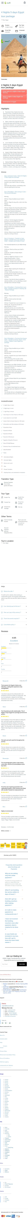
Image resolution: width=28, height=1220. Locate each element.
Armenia (6, 1116)
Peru (6, 1201)
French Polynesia (9, 1184)
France (6, 1093)
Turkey (6, 1115)
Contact (5, 1046)
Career (1, 1047)
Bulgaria (7, 1109)
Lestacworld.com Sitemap (6, 1065)
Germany (7, 1092)
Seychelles (7, 1168)
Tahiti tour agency (4, 1061)
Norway (6, 1082)
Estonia (6, 1104)
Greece (6, 1106)
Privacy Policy (3, 1051)
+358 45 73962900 (12, 1013)
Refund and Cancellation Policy (7, 1054)
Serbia (6, 1102)
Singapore (7, 1152)
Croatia (6, 1098)
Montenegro (7, 1110)
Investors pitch (3, 1038)
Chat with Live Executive (10, 1016)
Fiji (5, 1182)
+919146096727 (11, 1011)
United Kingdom (8, 1090)
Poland (6, 1089)
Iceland (6, 1084)
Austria (6, 1099)
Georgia (6, 1113)
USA (6, 1197)
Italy (6, 1096)
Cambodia (7, 1128)
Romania (7, 1101)
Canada (6, 1198)
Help (1, 1042)
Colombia (7, 1200)
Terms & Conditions (5, 1058)
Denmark (7, 1085)
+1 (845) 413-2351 (11, 1010)
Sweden (6, 1081)
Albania (6, 1107)
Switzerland (7, 1087)
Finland (6, 1079)
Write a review (5, 831)
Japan (6, 1127)
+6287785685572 (13, 1014)
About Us (2, 1035)
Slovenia (7, 1112)
